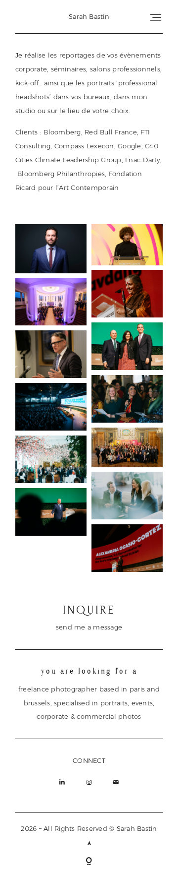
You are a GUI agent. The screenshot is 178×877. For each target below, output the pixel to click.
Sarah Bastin (89, 16)
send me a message (89, 627)
